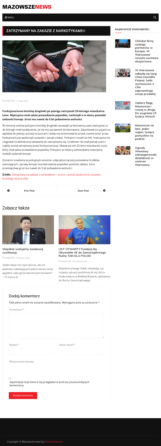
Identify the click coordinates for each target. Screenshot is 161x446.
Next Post (83, 190)
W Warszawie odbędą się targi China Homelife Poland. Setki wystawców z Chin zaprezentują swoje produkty (146, 82)
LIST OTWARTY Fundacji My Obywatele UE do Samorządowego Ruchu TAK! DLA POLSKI (82, 252)
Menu (10, 17)
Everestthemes (54, 441)
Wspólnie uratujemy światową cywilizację (22, 250)
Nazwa (14, 345)
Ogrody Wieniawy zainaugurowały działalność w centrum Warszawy (146, 156)
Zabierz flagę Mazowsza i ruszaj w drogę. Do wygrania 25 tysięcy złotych (145, 109)
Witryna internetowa (21, 361)
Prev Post (29, 190)
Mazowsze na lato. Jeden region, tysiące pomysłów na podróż (144, 132)
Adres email (67, 345)
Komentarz (16, 309)
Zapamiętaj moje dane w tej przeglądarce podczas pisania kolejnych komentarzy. (49, 383)
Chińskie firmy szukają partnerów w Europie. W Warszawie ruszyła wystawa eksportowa (146, 51)
